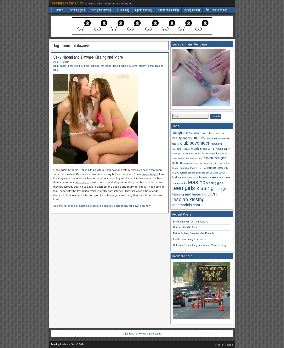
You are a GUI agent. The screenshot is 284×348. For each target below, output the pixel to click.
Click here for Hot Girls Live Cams (142, 333)
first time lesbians (216, 10)
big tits (198, 137)
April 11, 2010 (61, 62)
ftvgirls (194, 148)
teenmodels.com (186, 205)
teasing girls (77, 10)
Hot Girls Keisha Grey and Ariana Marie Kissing (199, 245)
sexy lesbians (221, 177)
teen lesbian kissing (194, 196)
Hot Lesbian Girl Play (185, 227)
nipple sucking (143, 10)
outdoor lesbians (187, 173)
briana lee (211, 138)
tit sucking (123, 10)
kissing (209, 153)
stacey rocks (179, 183)
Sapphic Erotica (77, 169)
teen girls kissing (101, 10)
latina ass (218, 153)
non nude (202, 168)
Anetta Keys (194, 133)
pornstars (200, 173)
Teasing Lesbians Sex (66, 3)
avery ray (219, 133)
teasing (197, 182)
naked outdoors (188, 168)
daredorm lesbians (181, 149)
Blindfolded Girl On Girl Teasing (190, 221)
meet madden (200, 163)
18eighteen (180, 133)
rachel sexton (186, 177)
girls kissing (217, 148)
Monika (175, 168)
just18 (181, 153)
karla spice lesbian (195, 153)
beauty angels (182, 138)
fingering (73, 65)
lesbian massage (194, 158)
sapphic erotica (202, 177)
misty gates (212, 163)
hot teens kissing (168, 10)
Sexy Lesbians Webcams (189, 44)
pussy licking (192, 10)
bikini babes (60, 65)
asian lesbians (207, 133)
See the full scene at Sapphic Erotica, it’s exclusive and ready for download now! (102, 205)
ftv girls (203, 149)
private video (212, 173)
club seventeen (195, 143)
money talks (224, 163)
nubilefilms (215, 168)
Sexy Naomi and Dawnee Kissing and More (88, 57)
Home (59, 10)
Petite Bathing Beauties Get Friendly (193, 233)
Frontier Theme (224, 344)
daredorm (216, 143)
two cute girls (150, 174)
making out (188, 163)
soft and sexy (83, 182)
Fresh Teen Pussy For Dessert (190, 239)
